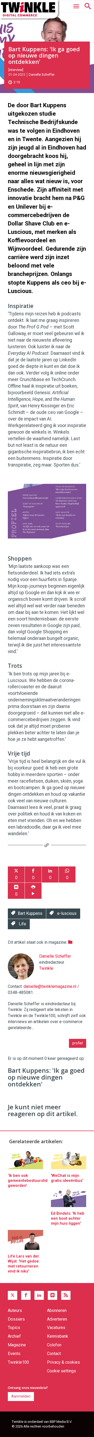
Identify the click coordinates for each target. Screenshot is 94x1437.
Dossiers (16, 1319)
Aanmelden (21, 1396)
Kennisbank (57, 1336)
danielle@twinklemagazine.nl (50, 986)
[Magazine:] (70, 942)
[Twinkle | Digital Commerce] (29, 9)
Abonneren (57, 1310)
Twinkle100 (18, 1362)
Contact (54, 1353)
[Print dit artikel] (33, 891)
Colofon (54, 1344)
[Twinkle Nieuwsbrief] (52, 1295)
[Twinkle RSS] (65, 1295)
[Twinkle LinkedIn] (39, 1295)
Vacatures (56, 1327)
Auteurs (15, 1310)
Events (14, 1353)
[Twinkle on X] (12, 1295)
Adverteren (57, 1319)
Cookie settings (61, 1370)
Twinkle (46, 968)
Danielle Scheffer (42, 74)
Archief (14, 1336)
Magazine (17, 1344)
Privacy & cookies (63, 1362)
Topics (14, 1327)
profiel (77, 1043)
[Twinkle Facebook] (26, 1295)
